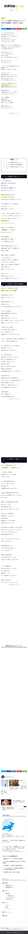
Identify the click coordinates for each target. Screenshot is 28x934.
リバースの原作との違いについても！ (14, 167)
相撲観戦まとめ (9, 887)
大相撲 (6, 883)
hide (16, 159)
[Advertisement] (14, 124)
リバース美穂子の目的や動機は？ (14, 164)
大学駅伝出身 (9, 899)
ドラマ (7, 905)
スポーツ (6, 890)
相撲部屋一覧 (9, 885)
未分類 (3, 18)
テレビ (6, 902)
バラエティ (8, 908)
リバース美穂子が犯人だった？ (14, 162)
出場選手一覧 (10, 895)
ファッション (7, 912)
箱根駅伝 (8, 893)
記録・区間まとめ (11, 897)
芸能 (7, 906)
